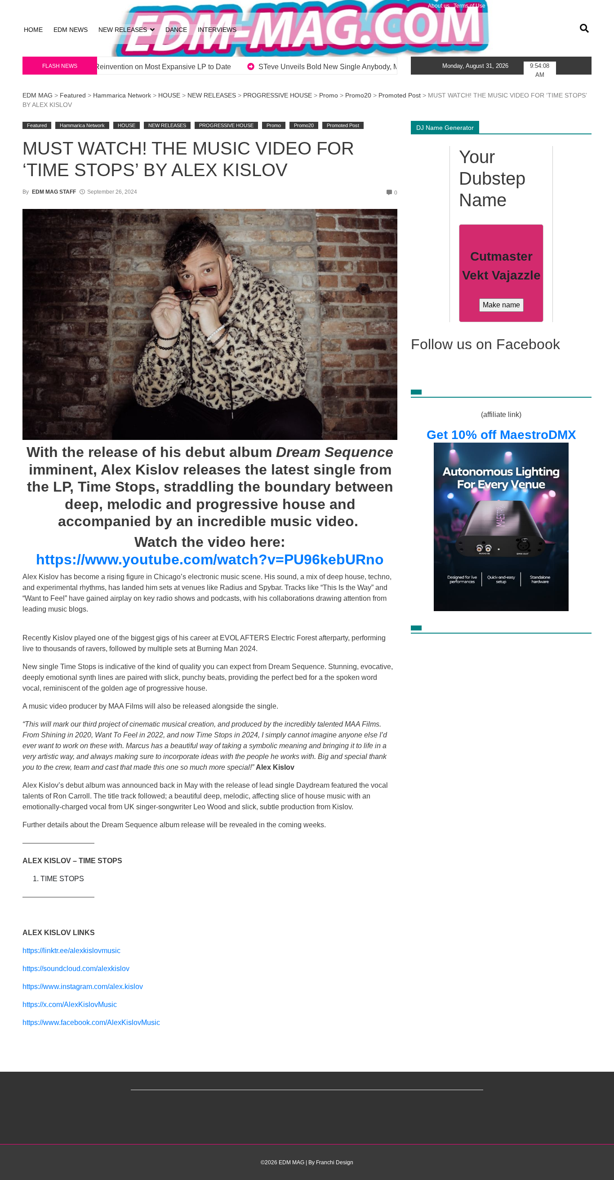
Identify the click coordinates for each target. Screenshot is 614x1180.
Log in (30, 6)
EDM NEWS (70, 29)
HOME (33, 29)
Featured (73, 95)
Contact (579, 6)
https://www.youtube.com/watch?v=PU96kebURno (210, 559)
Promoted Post (399, 95)
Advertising (525, 6)
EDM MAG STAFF (54, 192)
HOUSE (169, 95)
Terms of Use (469, 6)
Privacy (498, 6)
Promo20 (358, 95)
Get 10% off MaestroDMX (501, 435)
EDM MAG (37, 95)
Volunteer (554, 6)
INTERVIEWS (217, 29)
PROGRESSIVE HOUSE (277, 95)
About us (438, 6)
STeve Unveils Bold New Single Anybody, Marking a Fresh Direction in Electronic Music (234, 67)
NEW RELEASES (122, 29)
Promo (328, 95)
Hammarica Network (122, 95)
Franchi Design (334, 1162)
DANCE (176, 29)
